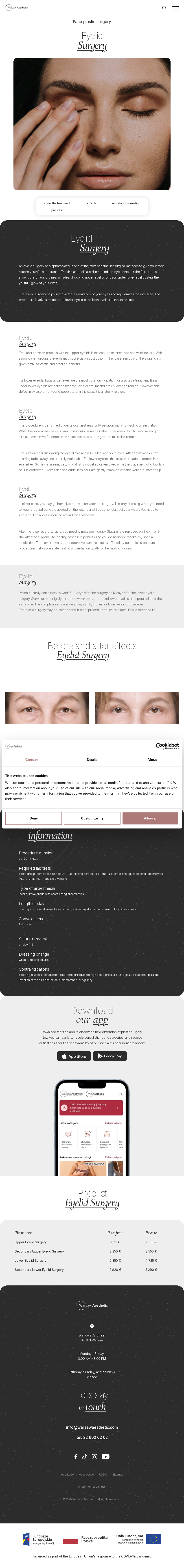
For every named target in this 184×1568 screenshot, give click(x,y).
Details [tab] (92, 759)
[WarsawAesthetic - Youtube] (106, 1456)
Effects (91, 203)
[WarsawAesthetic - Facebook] (75, 1456)
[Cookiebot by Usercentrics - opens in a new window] (159, 746)
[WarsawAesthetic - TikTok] (84, 1456)
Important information (126, 203)
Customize (89, 818)
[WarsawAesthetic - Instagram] (94, 1456)
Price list (57, 210)
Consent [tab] (31, 759)
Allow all (150, 818)
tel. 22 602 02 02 (92, 1437)
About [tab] (152, 759)
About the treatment (57, 203)
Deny (34, 818)
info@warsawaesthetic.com (92, 1427)
